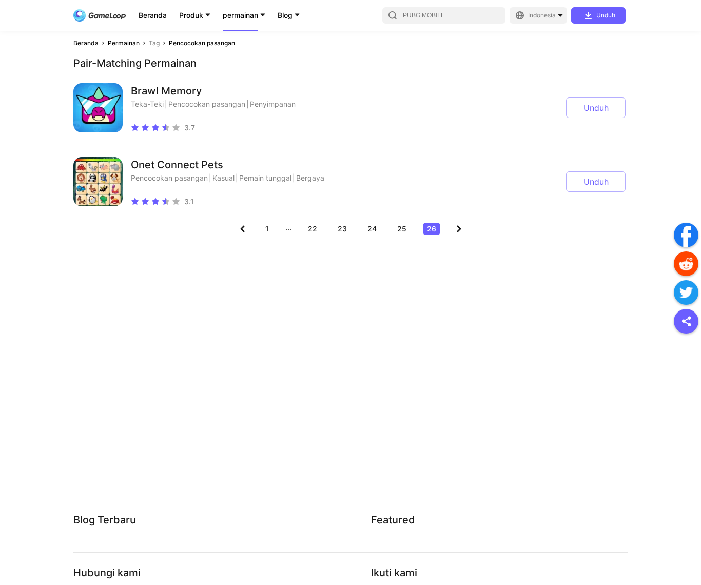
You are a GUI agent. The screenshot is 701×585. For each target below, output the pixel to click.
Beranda (153, 15)
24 (372, 228)
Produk (191, 15)
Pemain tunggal (265, 177)
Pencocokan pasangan (202, 43)
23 (342, 228)
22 (312, 228)
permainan (240, 15)
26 (431, 228)
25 (401, 228)
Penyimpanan (273, 104)
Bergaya (310, 177)
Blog (285, 15)
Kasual (223, 177)
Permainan (124, 43)
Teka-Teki (147, 104)
